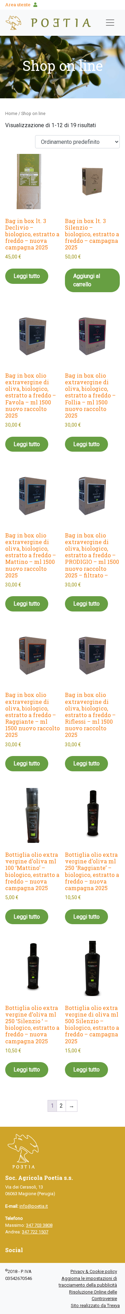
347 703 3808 (39, 1225)
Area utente (18, 4)
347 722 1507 (35, 1231)
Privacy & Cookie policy (93, 1271)
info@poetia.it (33, 1206)
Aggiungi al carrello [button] (86, 280)
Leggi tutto (27, 276)
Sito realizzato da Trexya (95, 1305)
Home (11, 113)
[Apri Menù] (110, 22)
